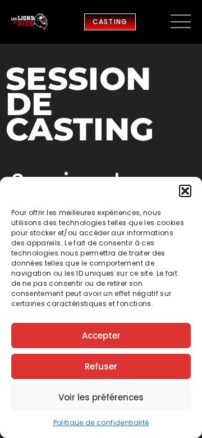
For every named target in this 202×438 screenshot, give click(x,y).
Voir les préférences (101, 397)
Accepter (101, 335)
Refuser (101, 366)
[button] (185, 191)
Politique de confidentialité (101, 422)
